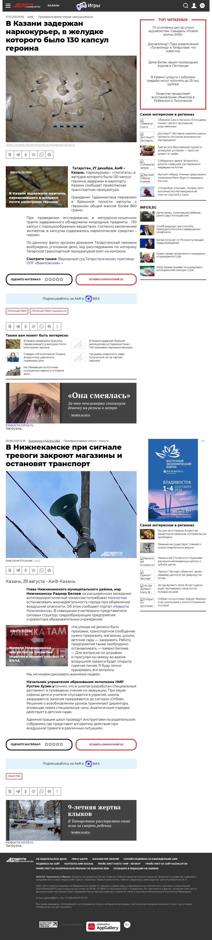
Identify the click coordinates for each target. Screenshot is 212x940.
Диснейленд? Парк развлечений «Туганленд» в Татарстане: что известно (173, 47)
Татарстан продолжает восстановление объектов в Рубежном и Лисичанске (173, 97)
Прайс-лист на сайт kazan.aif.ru (167, 863)
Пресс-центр (80, 859)
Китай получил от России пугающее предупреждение (180, 241)
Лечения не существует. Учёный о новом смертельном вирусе (179, 546)
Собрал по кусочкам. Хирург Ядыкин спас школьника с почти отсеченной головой (182, 602)
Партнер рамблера (72, 924)
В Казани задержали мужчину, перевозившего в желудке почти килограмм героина (45, 344)
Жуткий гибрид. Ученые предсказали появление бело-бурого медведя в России (182, 178)
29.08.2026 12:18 (15, 440)
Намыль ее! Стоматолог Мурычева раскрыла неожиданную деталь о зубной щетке (180, 561)
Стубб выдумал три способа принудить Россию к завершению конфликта (178, 229)
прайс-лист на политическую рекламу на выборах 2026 (72, 868)
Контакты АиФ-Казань (78, 863)
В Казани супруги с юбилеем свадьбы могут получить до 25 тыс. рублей (173, 80)
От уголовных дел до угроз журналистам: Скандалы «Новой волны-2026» (173, 31)
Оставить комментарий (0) (106, 279)
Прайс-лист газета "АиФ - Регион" (119, 863)
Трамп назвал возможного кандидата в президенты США (181, 255)
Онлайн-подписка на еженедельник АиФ (150, 859)
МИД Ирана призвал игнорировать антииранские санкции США (179, 269)
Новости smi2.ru (19, 425)
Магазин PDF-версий (105, 859)
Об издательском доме (51, 859)
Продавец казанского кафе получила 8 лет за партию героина (106, 357)
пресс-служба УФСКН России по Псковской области (40, 144)
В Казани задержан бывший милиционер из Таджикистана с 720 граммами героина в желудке (110, 344)
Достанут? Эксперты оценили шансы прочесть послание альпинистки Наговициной (182, 137)
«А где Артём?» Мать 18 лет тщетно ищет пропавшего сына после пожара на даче (180, 588)
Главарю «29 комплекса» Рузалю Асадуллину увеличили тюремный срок (44, 357)
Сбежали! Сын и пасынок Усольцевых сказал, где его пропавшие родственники (182, 123)
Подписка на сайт (48, 863)
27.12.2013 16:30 (15, 16)
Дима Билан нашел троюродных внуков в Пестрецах (173, 64)
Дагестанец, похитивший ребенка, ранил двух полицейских (179, 214)
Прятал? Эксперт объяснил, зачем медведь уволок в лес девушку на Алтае (180, 575)
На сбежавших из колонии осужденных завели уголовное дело (44, 370)
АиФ (37, 560)
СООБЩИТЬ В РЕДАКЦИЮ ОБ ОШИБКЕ (136, 868)
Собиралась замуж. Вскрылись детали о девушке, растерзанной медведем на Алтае (179, 164)
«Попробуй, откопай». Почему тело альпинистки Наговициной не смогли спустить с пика (181, 191)
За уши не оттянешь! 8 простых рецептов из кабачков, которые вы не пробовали (182, 534)
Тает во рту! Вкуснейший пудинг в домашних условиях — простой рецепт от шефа (180, 150)
